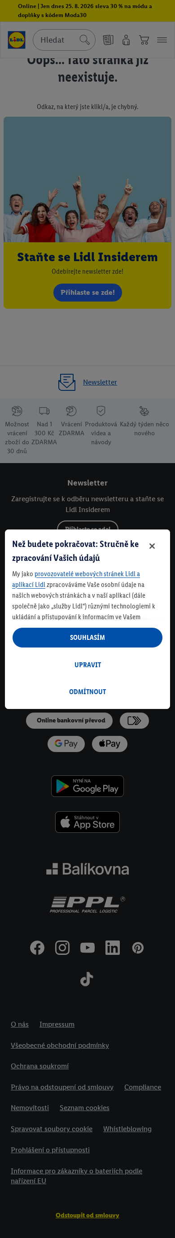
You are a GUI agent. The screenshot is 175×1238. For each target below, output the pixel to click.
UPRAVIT (87, 665)
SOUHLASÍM (87, 637)
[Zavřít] (152, 546)
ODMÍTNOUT (87, 691)
